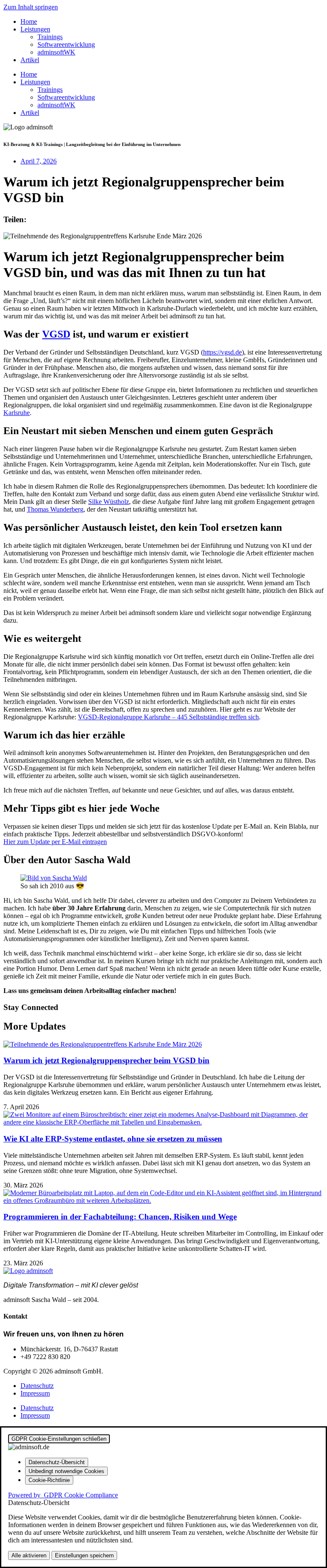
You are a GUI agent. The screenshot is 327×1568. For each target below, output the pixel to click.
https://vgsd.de (222, 352)
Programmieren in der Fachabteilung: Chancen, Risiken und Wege (120, 1216)
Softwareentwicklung (66, 44)
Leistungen (35, 29)
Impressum (35, 1393)
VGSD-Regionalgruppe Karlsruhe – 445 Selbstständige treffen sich (168, 717)
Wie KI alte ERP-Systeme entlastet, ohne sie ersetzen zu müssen (112, 1138)
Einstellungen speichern (84, 1555)
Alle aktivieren (28, 1555)
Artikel (29, 59)
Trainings (50, 36)
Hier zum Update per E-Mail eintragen (55, 841)
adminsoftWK (56, 52)
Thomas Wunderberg (55, 509)
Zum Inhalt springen (30, 7)
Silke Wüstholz (108, 501)
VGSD (56, 334)
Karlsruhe (16, 412)
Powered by (63, 1495)
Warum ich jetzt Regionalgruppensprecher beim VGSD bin (106, 1060)
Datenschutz (37, 1385)
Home (28, 21)
